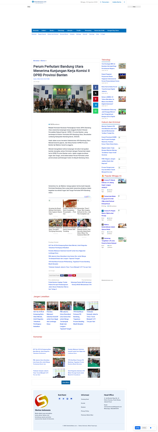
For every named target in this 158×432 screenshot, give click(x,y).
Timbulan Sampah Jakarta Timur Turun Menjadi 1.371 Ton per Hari (70, 267)
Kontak (83, 403)
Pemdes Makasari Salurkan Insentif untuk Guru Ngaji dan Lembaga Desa (76, 351)
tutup (29, 6)
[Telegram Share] (95, 105)
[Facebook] (62, 275)
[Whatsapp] (95, 111)
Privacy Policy (85, 411)
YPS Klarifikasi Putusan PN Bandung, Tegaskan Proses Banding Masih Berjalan (76, 362)
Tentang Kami (85, 399)
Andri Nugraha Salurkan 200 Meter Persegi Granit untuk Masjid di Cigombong (76, 373)
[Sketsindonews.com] (39, 2)
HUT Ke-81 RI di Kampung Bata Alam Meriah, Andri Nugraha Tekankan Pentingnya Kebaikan (38, 319)
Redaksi (83, 407)
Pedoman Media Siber (87, 415)
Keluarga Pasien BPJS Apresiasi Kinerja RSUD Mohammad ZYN (81, 282)
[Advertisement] (79, 16)
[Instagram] (70, 275)
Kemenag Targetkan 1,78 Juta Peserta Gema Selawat (109, 240)
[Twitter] (66, 275)
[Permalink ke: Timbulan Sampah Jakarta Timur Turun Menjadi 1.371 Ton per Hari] (92, 305)
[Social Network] (124, 2)
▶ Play (137, 427)
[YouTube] (71, 398)
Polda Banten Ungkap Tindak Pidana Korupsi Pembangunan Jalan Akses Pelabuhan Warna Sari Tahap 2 (58, 284)
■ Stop (144, 427)
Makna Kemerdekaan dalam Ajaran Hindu (108, 227)
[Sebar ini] (95, 87)
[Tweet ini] (95, 93)
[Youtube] (74, 275)
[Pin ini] (95, 99)
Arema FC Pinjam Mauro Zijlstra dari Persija (108, 213)
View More (65, 382)
